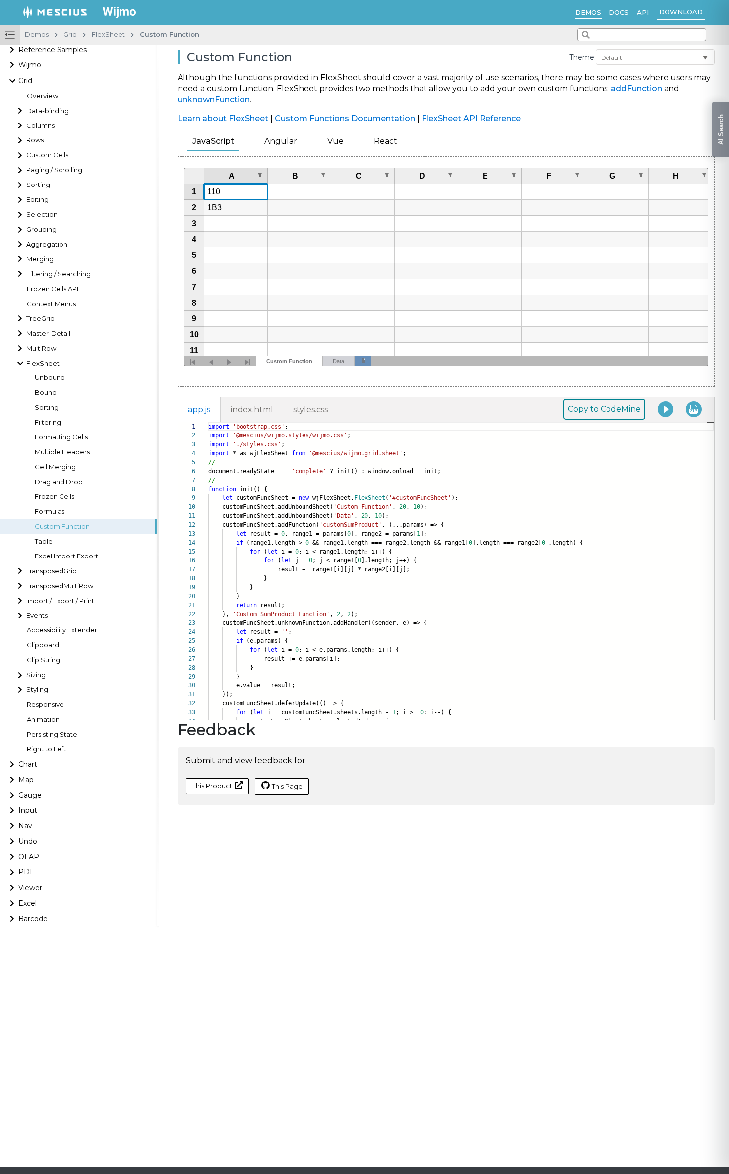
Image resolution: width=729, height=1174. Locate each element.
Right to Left (46, 749)
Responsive (45, 704)
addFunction (636, 88)
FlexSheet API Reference (471, 118)
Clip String (43, 660)
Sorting (47, 407)
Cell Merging (55, 467)
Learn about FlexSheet (223, 118)
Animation (43, 719)
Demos (588, 12)
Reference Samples (52, 50)
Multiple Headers (62, 452)
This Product (212, 786)
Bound (46, 393)
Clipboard (43, 645)
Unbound (50, 378)
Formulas (49, 511)
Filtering (48, 422)
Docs (619, 12)
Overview (42, 96)
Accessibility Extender (62, 630)
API (643, 12)
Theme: (582, 57)
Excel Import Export (66, 556)
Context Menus (51, 304)
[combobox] (642, 35)
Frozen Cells (54, 496)
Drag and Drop (59, 482)
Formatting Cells (61, 437)
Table (44, 541)
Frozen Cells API (52, 289)
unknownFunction (214, 99)
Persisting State (52, 734)
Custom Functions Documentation (345, 118)
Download (681, 12)
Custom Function (62, 526)
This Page (287, 786)
